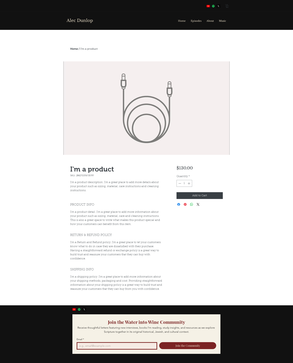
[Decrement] (179, 183)
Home (74, 48)
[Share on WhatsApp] (192, 204)
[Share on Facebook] (179, 204)
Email (80, 339)
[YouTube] (208, 6)
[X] (84, 309)
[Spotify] (213, 6)
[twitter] (218, 6)
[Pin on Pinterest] (185, 204)
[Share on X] (198, 204)
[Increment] (189, 183)
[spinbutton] (184, 183)
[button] (227, 6)
